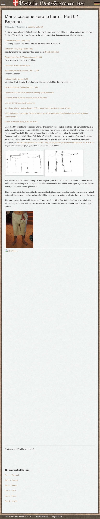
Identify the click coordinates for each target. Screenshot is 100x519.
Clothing (31, 27)
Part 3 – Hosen (11, 485)
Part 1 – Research (12, 475)
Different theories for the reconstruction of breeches (26, 98)
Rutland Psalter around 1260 (16, 79)
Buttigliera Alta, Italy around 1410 (19, 49)
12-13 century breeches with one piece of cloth (52, 108)
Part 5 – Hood (10, 496)
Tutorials (39, 27)
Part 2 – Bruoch (11, 480)
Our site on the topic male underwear (20, 103)
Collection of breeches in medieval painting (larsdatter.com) (29, 92)
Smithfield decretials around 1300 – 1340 (22, 70)
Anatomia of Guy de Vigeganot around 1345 (23, 57)
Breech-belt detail (51, 52)
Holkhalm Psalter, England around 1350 (21, 87)
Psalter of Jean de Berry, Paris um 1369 (21, 122)
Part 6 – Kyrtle (11, 501)
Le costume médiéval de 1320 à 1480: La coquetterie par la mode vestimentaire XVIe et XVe (55, 142)
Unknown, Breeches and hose (17, 65)
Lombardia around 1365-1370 (17, 40)
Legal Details (57, 516)
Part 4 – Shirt (10, 491)
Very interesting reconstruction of (18, 108)
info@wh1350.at (42, 516)
